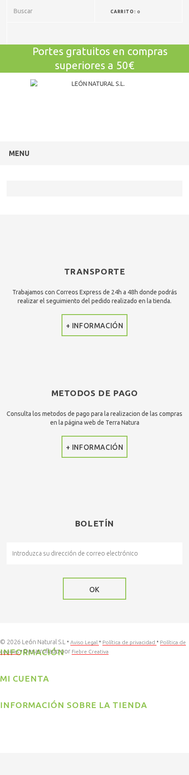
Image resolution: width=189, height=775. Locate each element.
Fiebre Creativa (90, 651)
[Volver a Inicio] (15, 188)
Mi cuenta (24, 678)
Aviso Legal (84, 642)
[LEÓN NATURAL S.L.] (94, 100)
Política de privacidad (129, 642)
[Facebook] (6, 724)
